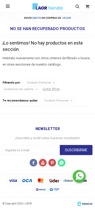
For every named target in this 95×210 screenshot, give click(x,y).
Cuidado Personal (39, 82)
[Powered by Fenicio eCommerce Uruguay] (84, 203)
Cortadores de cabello (19, 89)
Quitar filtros (51, 89)
